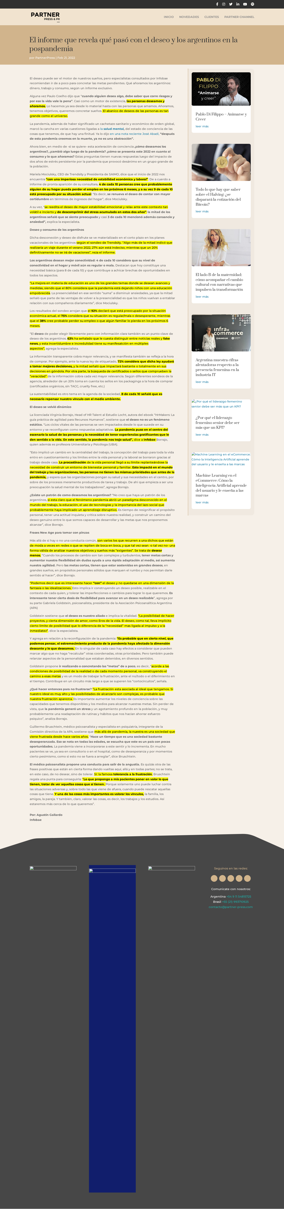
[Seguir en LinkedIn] (239, 878)
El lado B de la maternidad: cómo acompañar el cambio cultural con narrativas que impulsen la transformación (219, 282)
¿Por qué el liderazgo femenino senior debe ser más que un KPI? (218, 422)
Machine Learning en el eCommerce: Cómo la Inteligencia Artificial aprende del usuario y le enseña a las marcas (221, 485)
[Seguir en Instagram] (214, 878)
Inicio (169, 17)
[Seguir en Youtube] (247, 878)
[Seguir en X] (222, 878)
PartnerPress (45, 58)
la (112, 129)
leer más (202, 126)
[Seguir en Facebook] (230, 878)
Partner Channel (239, 17)
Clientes (211, 17)
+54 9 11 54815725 (238, 896)
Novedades (189, 17)
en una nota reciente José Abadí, (134, 134)
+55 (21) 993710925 (235, 902)
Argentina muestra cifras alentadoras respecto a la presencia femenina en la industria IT (217, 367)
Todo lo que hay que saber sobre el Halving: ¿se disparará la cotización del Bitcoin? (218, 197)
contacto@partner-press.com (231, 907)
